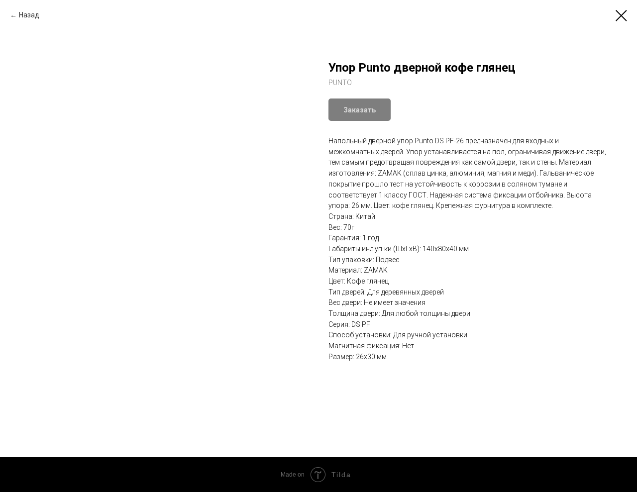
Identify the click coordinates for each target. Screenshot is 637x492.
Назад (29, 15)
